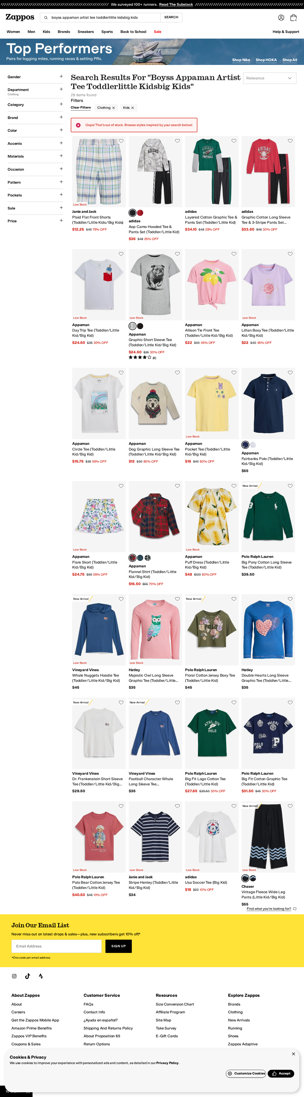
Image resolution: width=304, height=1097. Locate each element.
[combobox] (100, 17)
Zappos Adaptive (243, 1044)
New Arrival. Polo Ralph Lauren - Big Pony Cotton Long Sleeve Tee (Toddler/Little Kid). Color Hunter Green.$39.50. (268, 534)
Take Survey (166, 1028)
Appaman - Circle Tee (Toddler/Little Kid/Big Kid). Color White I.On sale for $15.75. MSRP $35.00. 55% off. (99, 420)
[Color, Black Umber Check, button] (148, 558)
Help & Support (286, 31)
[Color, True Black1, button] (253, 878)
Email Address (28, 946)
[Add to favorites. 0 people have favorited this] (121, 141)
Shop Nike (241, 60)
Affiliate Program (170, 1012)
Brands (234, 1004)
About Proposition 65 (102, 1036)
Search (171, 17)
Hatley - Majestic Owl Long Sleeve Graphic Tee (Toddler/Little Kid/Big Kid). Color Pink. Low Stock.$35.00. (155, 642)
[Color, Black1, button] (140, 326)
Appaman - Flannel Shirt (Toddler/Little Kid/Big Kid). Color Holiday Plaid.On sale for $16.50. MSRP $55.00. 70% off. (155, 534)
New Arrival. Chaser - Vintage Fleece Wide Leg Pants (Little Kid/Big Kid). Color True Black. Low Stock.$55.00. (268, 854)
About (16, 1004)
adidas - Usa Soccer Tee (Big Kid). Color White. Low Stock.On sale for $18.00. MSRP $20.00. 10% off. (212, 854)
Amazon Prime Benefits (31, 1028)
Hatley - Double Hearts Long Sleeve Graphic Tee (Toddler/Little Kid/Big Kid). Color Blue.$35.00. (268, 642)
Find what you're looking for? (269, 909)
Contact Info (94, 1012)
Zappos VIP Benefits (29, 1036)
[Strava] (41, 976)
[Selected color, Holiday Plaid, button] (132, 558)
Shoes (233, 1036)
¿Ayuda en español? (101, 1020)
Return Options (97, 1044)
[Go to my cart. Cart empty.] (293, 17)
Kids (126, 108)
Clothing (104, 108)
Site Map (163, 1020)
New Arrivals (239, 1020)
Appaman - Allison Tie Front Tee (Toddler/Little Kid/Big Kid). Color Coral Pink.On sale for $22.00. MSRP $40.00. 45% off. (212, 304)
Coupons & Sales (26, 1044)
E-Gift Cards (167, 1036)
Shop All (290, 60)
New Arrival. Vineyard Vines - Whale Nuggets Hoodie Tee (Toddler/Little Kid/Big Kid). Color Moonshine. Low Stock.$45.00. (99, 642)
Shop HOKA (266, 60)
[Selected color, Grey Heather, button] (132, 326)
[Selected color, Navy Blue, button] (245, 445)
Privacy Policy (167, 1063)
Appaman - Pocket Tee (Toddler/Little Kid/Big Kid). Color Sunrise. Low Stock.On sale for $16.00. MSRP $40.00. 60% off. (212, 420)
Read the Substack (176, 4)
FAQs (88, 1004)
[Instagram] (14, 976)
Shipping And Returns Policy (108, 1028)
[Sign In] (281, 17)
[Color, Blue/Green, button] (140, 558)
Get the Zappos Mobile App (35, 1020)
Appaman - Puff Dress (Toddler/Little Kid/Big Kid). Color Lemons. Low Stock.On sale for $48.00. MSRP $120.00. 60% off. (212, 534)
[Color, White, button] (253, 445)
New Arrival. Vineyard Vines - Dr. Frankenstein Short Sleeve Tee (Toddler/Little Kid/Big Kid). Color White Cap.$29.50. (99, 746)
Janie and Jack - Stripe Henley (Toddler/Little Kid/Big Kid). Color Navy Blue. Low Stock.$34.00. (155, 854)
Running (235, 1028)
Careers (18, 1012)
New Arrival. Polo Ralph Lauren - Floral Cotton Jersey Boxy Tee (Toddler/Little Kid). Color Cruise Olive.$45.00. (212, 642)
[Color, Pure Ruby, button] (140, 213)
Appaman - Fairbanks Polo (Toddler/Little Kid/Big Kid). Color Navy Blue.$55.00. (268, 420)
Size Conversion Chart (175, 1004)
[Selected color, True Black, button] (245, 878)
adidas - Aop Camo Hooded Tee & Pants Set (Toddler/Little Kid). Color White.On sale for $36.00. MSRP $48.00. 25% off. (155, 188)
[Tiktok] (27, 976)
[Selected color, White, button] (132, 213)
